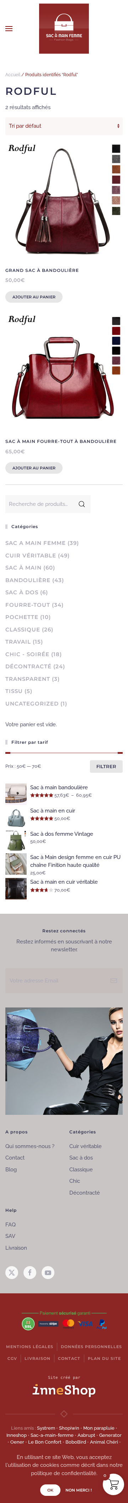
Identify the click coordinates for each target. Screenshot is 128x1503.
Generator (110, 1435)
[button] (8, 28)
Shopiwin (69, 1428)
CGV (12, 1358)
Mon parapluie (98, 1428)
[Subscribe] (114, 980)
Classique (22, 629)
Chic (74, 1181)
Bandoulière (27, 580)
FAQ (10, 1224)
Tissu (14, 691)
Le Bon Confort (45, 1442)
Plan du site (104, 1358)
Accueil (12, 74)
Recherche (82, 504)
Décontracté (28, 666)
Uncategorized (32, 703)
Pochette (21, 617)
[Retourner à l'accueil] (64, 28)
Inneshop (16, 1435)
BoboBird (75, 1442)
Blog (11, 1169)
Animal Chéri (104, 1442)
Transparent (27, 678)
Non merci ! (78, 1490)
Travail (18, 641)
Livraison (16, 1248)
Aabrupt (86, 1435)
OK (50, 1490)
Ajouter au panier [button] (33, 296)
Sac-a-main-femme (52, 1435)
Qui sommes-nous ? (29, 1146)
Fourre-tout (27, 604)
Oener (17, 1442)
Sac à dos (21, 592)
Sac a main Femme (35, 543)
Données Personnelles (91, 1346)
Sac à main (23, 567)
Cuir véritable (30, 555)
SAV (10, 1236)
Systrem (46, 1428)
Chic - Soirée (27, 654)
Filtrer (106, 766)
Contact (15, 1158)
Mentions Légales (29, 1346)
